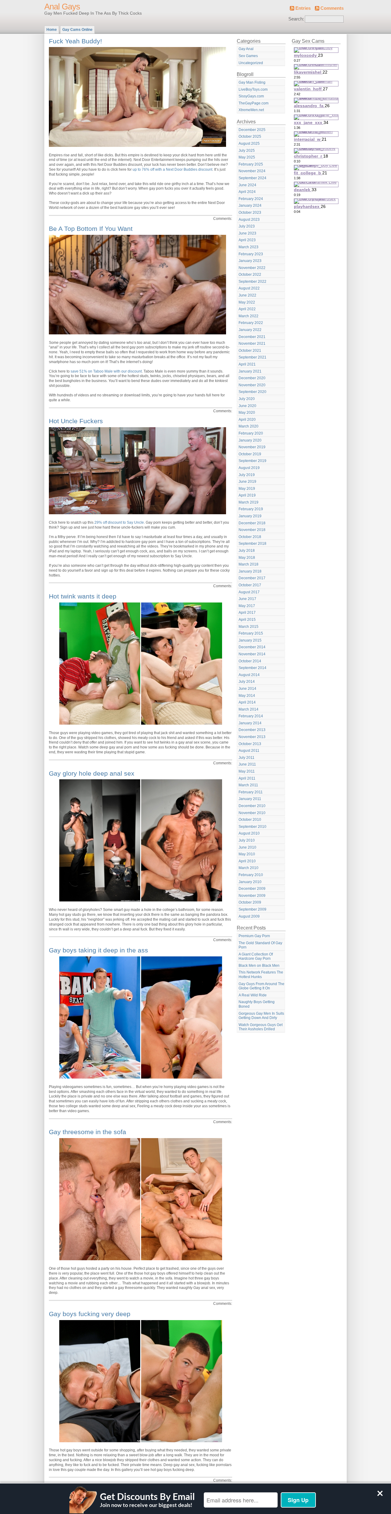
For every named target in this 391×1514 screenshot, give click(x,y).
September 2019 (252, 461)
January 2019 (250, 516)
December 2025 (252, 130)
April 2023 (247, 240)
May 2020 (247, 412)
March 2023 (248, 247)
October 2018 (250, 537)
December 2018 (252, 523)
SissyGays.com (251, 96)
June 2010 (247, 847)
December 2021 (252, 337)
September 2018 (252, 543)
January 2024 (250, 205)
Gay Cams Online (77, 29)
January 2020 (250, 440)
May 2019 (247, 488)
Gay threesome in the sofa (87, 1131)
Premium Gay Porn (254, 936)
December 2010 (252, 806)
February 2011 (251, 792)
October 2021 (250, 350)
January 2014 (250, 723)
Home (51, 29)
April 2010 (247, 861)
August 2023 (249, 219)
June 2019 (247, 481)
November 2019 (252, 447)
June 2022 (247, 295)
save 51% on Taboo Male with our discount (106, 371)
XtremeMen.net (251, 110)
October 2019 (250, 454)
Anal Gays (62, 6)
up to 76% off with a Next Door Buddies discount (172, 169)
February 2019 (251, 509)
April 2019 (247, 495)
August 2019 (249, 468)
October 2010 (250, 819)
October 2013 (250, 744)
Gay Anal (246, 49)
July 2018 (247, 550)
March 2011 (248, 785)
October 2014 (250, 661)
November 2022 (252, 268)
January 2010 (250, 882)
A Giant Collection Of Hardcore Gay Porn (256, 956)
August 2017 (249, 592)
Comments (332, 8)
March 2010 (248, 868)
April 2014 (247, 702)
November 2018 (252, 530)
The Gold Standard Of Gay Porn (260, 945)
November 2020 (252, 385)
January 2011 (250, 799)
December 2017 (252, 578)
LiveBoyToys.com (253, 89)
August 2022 (249, 288)
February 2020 (251, 433)
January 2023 (250, 261)
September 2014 (252, 668)
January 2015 (250, 640)
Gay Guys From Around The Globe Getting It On (261, 986)
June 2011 (247, 764)
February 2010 (251, 875)
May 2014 (247, 695)
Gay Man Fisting (252, 82)
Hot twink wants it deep (82, 596)
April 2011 (247, 778)
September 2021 (252, 357)
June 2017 (247, 599)
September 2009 (252, 909)
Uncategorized (251, 63)
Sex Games (248, 56)
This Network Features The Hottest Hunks (261, 974)
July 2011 (246, 757)
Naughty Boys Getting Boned (257, 1004)
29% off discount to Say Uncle (119, 522)
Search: (296, 18)
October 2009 (250, 902)
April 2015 (247, 619)
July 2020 (247, 399)
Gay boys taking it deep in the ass (98, 950)
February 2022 (251, 323)
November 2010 (252, 813)
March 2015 (248, 626)
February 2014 (251, 716)
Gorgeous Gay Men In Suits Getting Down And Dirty (261, 1015)
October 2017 (250, 585)
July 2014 (247, 681)
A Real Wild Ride (253, 995)
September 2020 (252, 392)
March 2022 (248, 316)
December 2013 (252, 730)
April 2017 (247, 612)
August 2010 (249, 833)
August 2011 (249, 750)
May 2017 (247, 606)
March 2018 (248, 564)
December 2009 (252, 888)
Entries (303, 8)
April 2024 (247, 192)
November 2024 (252, 171)
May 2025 (247, 157)
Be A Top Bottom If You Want (91, 228)
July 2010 (247, 840)
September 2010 (252, 826)
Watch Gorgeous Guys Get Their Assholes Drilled (261, 1027)
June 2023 (247, 233)
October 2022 (250, 274)
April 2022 (247, 309)
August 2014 (249, 675)
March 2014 (248, 709)
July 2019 (247, 475)
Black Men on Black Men (259, 965)
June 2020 (247, 406)
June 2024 (247, 185)
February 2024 (251, 199)
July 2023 (247, 226)
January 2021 (250, 371)
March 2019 (248, 502)
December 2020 (252, 378)
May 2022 (247, 302)
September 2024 (252, 178)
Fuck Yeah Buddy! (75, 41)
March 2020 (248, 426)
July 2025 (247, 150)
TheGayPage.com (254, 103)
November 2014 (252, 654)
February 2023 (251, 254)
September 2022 (252, 281)
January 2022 (250, 330)
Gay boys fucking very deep (89, 1313)
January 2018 (250, 571)
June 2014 (247, 688)
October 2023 (250, 212)
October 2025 (250, 136)
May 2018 (247, 557)
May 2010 (247, 854)
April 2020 (247, 419)
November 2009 (252, 895)
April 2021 (247, 364)
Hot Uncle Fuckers (76, 420)
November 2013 (252, 737)
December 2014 (252, 647)
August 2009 (249, 916)
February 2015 (251, 633)
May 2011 (247, 771)
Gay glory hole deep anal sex (91, 773)
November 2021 (252, 343)
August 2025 (249, 143)
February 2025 (251, 164)
